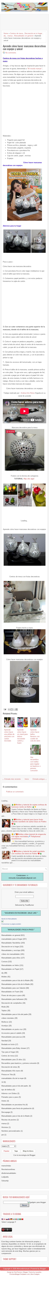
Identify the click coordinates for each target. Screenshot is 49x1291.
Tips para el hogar (8, 1052)
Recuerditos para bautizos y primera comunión (19, 1063)
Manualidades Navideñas (10, 943)
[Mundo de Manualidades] (2, 922)
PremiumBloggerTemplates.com (20, 1274)
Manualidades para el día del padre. (14, 1086)
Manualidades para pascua (11, 1037)
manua (10, 36)
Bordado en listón (8, 1044)
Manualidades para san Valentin (13, 988)
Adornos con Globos (9, 1093)
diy (5, 36)
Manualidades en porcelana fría (13, 1105)
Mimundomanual (23, 1269)
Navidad (4, 1041)
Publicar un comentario (15, 792)
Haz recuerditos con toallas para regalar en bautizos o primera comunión (35, 763)
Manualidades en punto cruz (12, 1029)
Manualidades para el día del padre (14, 1014)
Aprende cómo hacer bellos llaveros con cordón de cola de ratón (35, 735)
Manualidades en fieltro (10, 965)
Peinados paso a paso (9, 1097)
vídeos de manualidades (10, 954)
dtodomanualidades (8, 1173)
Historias (4, 1127)
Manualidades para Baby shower (13, 1048)
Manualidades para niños (10, 958)
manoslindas (6, 1166)
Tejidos (4, 1011)
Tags (16, 1151)
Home (6, 33)
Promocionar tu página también (11, 924)
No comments (10, 53)
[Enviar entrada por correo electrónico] (5, 709)
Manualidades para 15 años (11, 1060)
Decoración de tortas (9, 1067)
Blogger (32, 1155)
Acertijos (4, 1026)
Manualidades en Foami (10, 992)
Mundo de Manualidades (9, 919)
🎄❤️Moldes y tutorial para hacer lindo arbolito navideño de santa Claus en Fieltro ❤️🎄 (28, 822)
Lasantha (38, 1272)
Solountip (4, 1181)
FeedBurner (29, 905)
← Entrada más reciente (11, 779)
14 (2, 1082)
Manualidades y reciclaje (10, 950)
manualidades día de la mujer (12, 1078)
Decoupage (5, 1112)
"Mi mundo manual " (34, 69)
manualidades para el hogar (11, 939)
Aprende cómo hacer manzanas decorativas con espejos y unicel (24, 47)
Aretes (3, 1101)
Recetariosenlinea (8, 1169)
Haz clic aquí (29, 479)
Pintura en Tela (7, 1075)
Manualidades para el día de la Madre (15, 984)
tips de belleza (6, 1090)
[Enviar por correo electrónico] (9, 709)
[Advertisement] (22, 22)
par (2, 1135)
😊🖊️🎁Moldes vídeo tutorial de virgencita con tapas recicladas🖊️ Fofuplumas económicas (28, 836)
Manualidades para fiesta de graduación (16, 1108)
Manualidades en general (23, 36)
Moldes (4, 977)
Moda (3, 1007)
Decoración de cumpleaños (11, 1003)
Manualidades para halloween (12, 999)
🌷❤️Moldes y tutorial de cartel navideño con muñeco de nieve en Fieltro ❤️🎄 (28, 852)
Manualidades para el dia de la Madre (15, 1116)
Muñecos (4, 1022)
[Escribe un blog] (11, 709)
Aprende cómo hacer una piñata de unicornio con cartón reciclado (9, 735)
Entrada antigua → (40, 779)
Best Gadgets (35, 1274)
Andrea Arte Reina (28, 393)
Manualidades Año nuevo (10, 1071)
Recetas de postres (8, 1120)
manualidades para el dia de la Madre (15, 980)
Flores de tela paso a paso (11, 995)
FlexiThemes (18, 1272)
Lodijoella (4, 1177)
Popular (6, 1151)
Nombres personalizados (10, 1131)
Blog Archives (28, 1151)
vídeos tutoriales (7, 1018)
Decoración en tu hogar (33, 33)
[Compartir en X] (14, 709)
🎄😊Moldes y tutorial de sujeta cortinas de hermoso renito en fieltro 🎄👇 (29, 806)
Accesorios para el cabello (11, 1033)
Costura (4, 962)
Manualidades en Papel (10, 969)
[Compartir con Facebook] (16, 709)
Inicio (27, 779)
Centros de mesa (16, 33)
